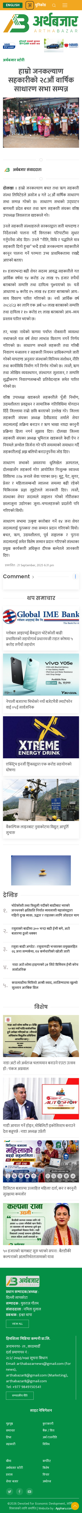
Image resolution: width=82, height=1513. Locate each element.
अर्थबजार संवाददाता (27, 169)
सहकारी (10, 1444)
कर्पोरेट (47, 1461)
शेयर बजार (12, 1481)
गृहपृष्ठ (9, 1423)
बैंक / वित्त (48, 1430)
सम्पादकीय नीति (19, 1395)
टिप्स (8, 1437)
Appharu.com (64, 1508)
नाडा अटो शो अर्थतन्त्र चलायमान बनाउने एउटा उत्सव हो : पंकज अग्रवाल (39, 1066)
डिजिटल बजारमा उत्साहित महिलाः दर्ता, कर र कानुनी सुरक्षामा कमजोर (39, 1191)
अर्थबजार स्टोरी (14, 1468)
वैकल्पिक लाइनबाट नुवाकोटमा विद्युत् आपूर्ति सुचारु (37, 830)
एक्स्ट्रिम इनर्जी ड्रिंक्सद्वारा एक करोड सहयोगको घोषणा (38, 767)
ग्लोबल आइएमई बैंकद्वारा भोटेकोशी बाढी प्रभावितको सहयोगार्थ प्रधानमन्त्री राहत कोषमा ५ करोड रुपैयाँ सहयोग (39, 639)
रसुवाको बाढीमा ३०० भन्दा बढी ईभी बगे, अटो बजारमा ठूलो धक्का (41, 931)
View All (17, 1323)
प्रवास (9, 1474)
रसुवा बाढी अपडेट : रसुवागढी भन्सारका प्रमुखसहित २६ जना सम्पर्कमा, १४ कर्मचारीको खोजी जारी (44, 949)
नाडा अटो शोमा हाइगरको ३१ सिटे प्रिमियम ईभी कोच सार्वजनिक (45, 967)
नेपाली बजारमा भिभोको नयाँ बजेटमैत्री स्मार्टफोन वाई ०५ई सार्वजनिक (39, 704)
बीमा (8, 1461)
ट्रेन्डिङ (10, 895)
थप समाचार (41, 598)
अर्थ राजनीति (50, 1437)
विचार (46, 1474)
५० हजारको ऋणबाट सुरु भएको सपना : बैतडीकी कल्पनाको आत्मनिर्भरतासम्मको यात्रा (37, 1254)
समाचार (10, 1430)
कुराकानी (48, 1423)
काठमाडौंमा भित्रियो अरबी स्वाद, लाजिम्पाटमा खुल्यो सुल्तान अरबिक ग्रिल (45, 985)
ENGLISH (13, 5)
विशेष (41, 1007)
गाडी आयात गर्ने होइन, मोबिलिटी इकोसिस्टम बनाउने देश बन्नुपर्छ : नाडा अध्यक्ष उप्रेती (39, 1128)
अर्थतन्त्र (47, 1481)
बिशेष (46, 1468)
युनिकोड (40, 5)
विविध (46, 1444)
